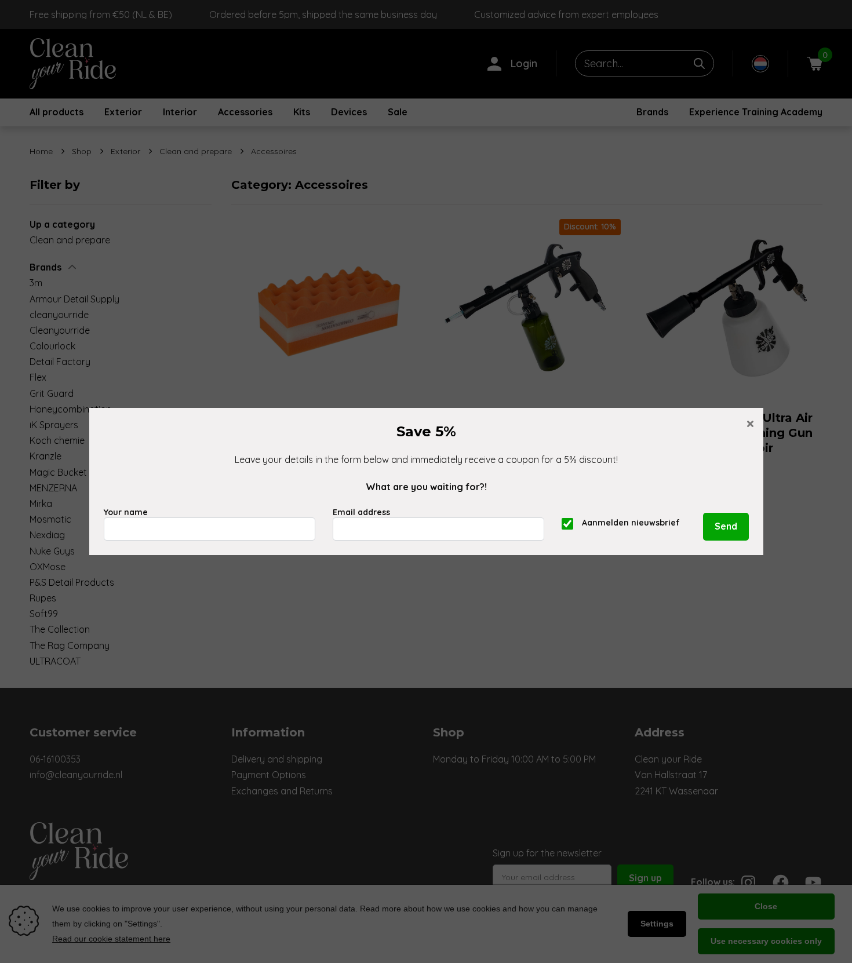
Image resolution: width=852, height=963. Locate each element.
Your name (126, 512)
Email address (361, 512)
